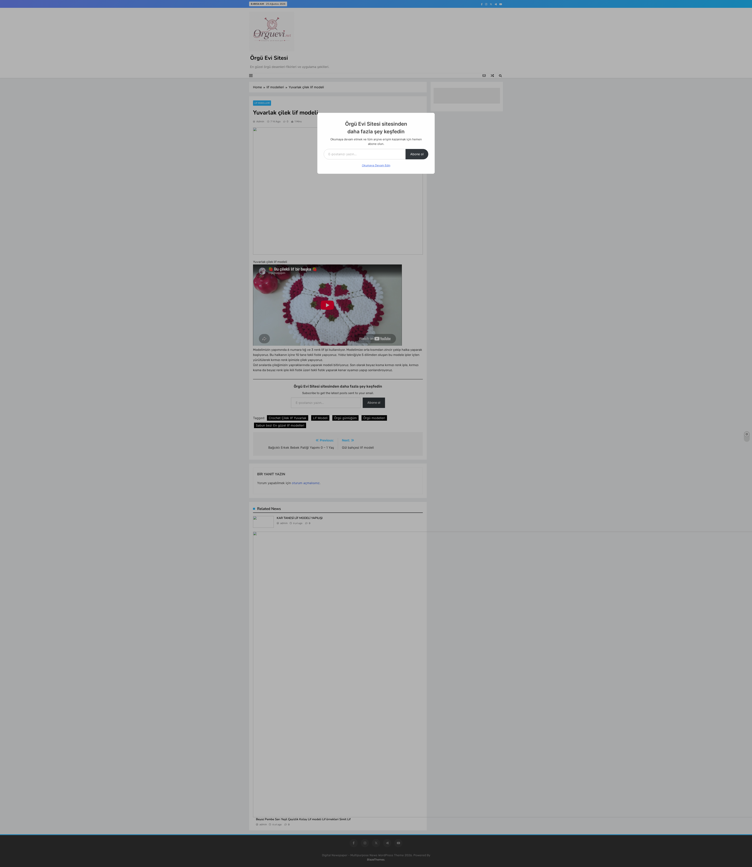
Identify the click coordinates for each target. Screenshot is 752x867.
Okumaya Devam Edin (376, 165)
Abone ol (417, 154)
